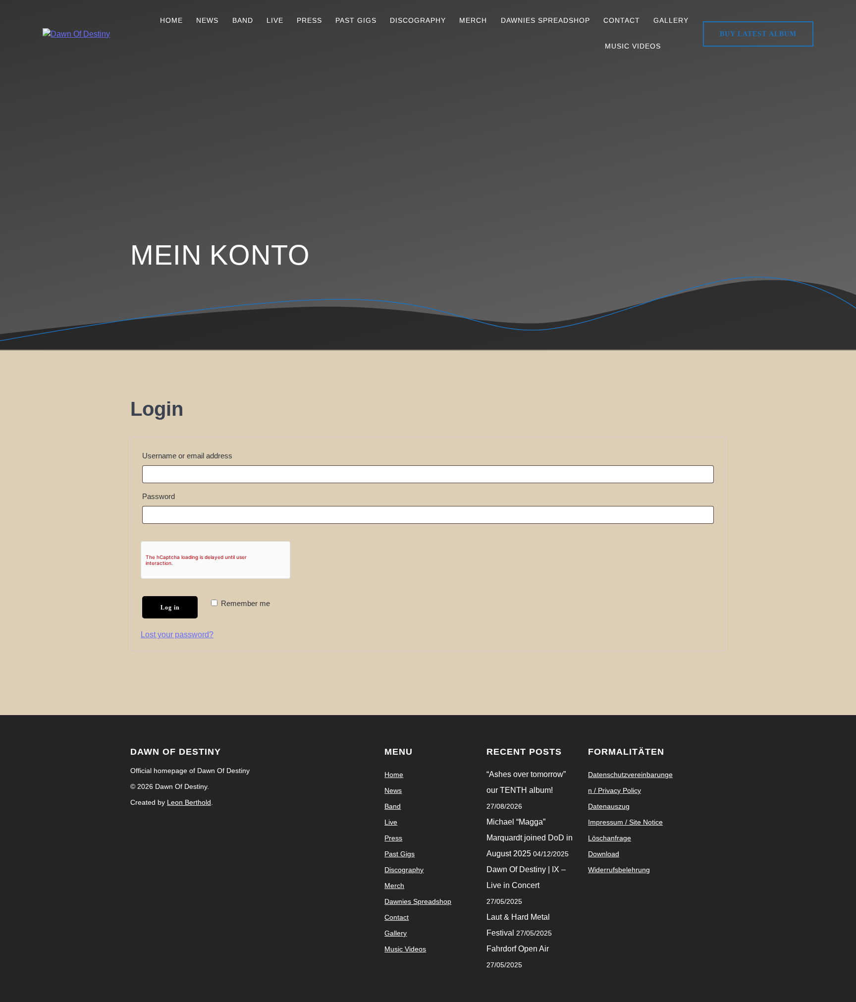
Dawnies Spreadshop (545, 20)
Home (171, 20)
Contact (621, 20)
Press (309, 20)
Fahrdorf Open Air (517, 949)
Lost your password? (177, 634)
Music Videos (633, 46)
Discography (418, 20)
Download (603, 854)
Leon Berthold (189, 802)
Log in (170, 607)
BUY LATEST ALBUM (758, 34)
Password (175, 495)
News (207, 20)
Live (275, 20)
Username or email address (204, 454)
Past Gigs (355, 20)
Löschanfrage (609, 838)
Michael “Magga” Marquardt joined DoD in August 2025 (529, 838)
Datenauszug (609, 806)
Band (242, 20)
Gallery (671, 20)
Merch (473, 20)
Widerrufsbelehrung (619, 870)
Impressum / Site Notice (625, 822)
